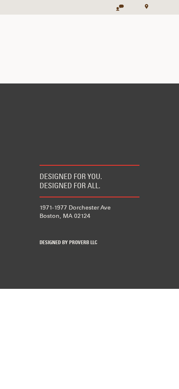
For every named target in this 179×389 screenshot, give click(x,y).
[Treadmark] (27, 7)
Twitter (70, 229)
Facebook (45, 229)
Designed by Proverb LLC (68, 242)
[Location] (144, 6)
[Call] (130, 5)
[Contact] (115, 5)
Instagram (94, 229)
